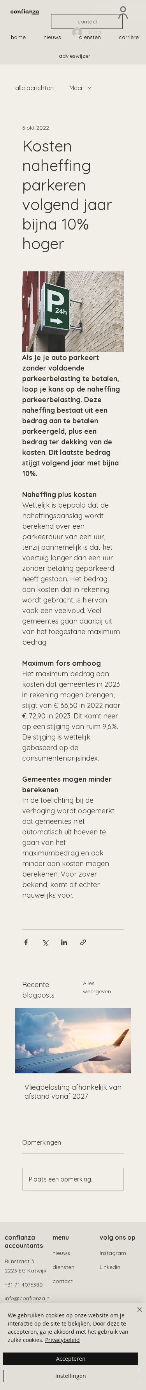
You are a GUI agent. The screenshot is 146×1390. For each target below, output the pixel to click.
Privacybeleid (62, 1340)
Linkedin (110, 1267)
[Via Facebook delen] (26, 942)
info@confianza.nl (28, 1298)
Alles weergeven (97, 987)
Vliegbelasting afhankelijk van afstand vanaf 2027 (73, 1092)
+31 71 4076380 (24, 1284)
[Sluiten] (135, 1314)
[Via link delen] (83, 942)
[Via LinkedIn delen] (64, 942)
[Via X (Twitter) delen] (45, 942)
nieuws (61, 1252)
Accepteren (71, 1358)
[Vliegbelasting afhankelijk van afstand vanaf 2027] (73, 1040)
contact (63, 1281)
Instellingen (70, 1375)
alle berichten (34, 88)
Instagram (113, 1252)
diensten (63, 1267)
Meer (76, 88)
